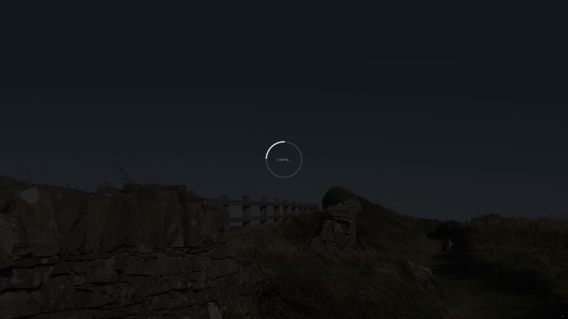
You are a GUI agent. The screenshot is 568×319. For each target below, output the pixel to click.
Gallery (531, 26)
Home (410, 26)
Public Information (431, 26)
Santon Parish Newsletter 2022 (27, 58)
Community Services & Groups (466, 26)
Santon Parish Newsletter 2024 (27, 67)
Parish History (511, 26)
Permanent (189, 47)
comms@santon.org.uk (423, 113)
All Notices (180, 47)
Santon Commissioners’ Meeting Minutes (33, 83)
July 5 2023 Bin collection (25, 71)
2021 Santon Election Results (27, 75)
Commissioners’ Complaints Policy (29, 79)
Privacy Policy (550, 26)
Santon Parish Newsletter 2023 (27, 63)
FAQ (492, 26)
